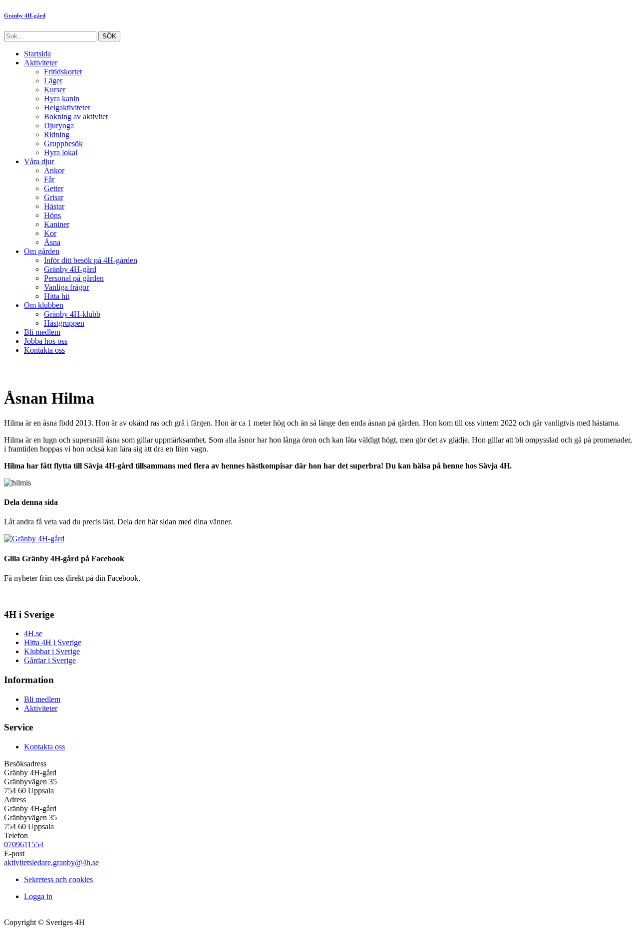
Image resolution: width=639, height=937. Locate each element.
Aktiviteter (40, 62)
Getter (53, 188)
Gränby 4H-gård (70, 269)
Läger (53, 80)
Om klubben (43, 305)
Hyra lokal (60, 152)
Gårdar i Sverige (50, 660)
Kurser (54, 89)
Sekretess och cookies (58, 879)
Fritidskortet (63, 71)
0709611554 (23, 844)
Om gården (41, 251)
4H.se (33, 633)
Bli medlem (42, 332)
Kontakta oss (44, 350)
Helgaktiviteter (67, 107)
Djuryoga (59, 125)
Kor (50, 233)
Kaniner (56, 224)
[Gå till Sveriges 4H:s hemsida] (34, 538)
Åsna (52, 242)
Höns (52, 215)
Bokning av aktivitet (76, 116)
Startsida (37, 53)
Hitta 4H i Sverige (52, 642)
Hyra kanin (61, 98)
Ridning (56, 134)
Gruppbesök (63, 143)
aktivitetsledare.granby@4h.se (51, 862)
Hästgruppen (64, 323)
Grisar (53, 197)
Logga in (38, 896)
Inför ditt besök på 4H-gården (90, 260)
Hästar (54, 206)
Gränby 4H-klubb (72, 314)
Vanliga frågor (66, 287)
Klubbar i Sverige (52, 651)
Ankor (54, 170)
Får (49, 179)
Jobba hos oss (45, 341)
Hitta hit (56, 296)
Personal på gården (74, 278)
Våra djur (39, 161)
